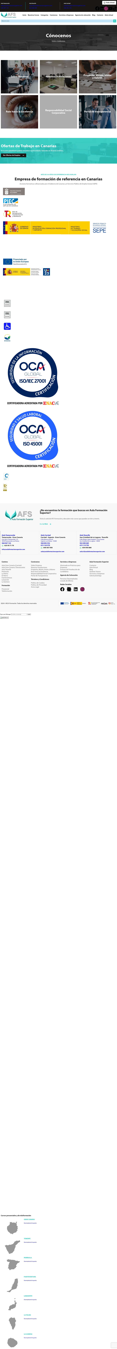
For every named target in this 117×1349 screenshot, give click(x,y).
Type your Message (5, 614)
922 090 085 (33, 8)
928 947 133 (4, 8)
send (29, 614)
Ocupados (34, 1223)
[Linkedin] (102, 8)
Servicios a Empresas (66, 15)
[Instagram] (106, 8)
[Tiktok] (115, 8)
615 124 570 (45, 545)
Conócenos (53, 15)
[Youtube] (110, 8)
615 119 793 (84, 545)
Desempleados (27, 1223)
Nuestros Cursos (33, 15)
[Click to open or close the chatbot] (4, 618)
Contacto (100, 15)
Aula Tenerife (85, 535)
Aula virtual (109, 15)
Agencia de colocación (83, 15)
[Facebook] (97, 8)
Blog (93, 15)
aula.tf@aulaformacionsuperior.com (40, 6)
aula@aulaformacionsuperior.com (74, 6)
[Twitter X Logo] (69, 589)
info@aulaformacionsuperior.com (11, 6)
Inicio (24, 15)
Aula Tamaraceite (8, 535)
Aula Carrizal (46, 535)
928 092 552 (67, 8)
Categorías (44, 15)
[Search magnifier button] (114, 21)
